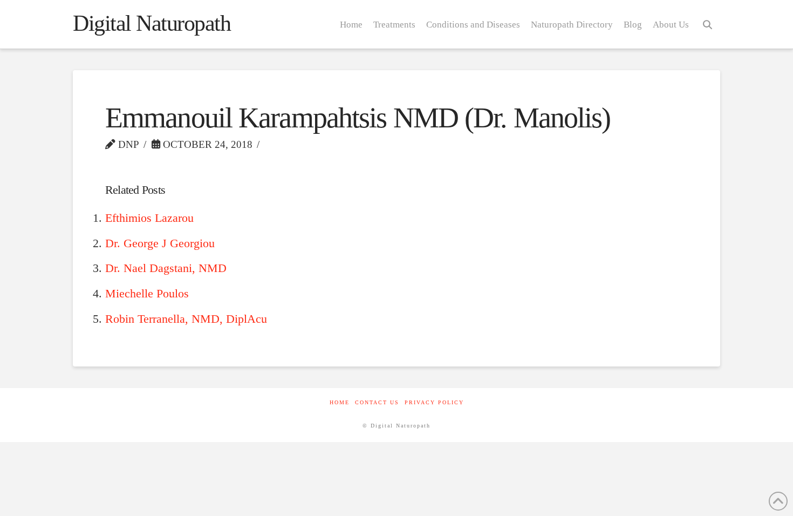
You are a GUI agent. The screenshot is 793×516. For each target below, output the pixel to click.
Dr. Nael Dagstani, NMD (166, 268)
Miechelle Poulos (147, 293)
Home (340, 402)
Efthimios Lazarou (149, 218)
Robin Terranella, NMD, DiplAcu (186, 319)
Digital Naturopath (152, 23)
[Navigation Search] (707, 24)
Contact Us (377, 402)
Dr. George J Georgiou (160, 243)
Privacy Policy (434, 402)
